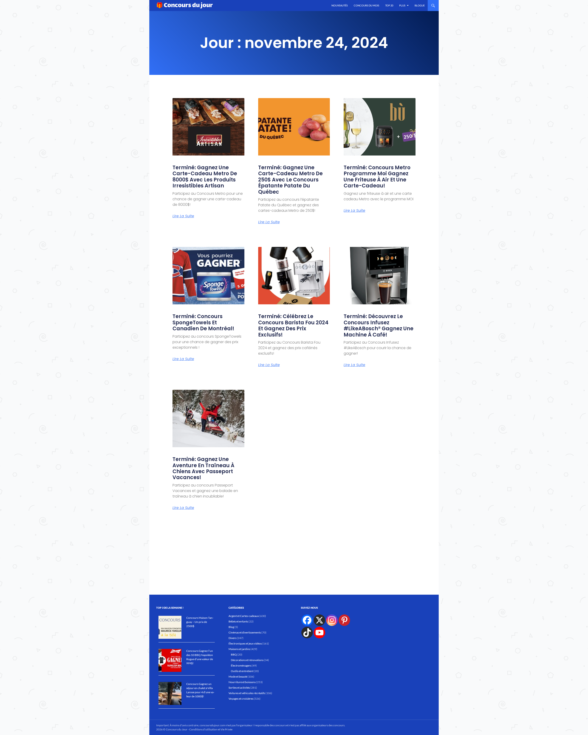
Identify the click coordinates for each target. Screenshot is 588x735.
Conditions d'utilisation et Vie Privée (210, 729)
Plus (402, 5)
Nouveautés (339, 5)
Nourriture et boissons (242, 682)
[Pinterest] (344, 620)
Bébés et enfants (238, 621)
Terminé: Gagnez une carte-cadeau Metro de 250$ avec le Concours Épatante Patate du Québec (290, 179)
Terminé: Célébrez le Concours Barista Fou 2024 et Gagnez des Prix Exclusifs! (293, 325)
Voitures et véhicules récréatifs (247, 693)
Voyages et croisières (241, 698)
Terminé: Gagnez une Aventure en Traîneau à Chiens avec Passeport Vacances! (203, 468)
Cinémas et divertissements (245, 632)
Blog (231, 627)
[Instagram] (332, 620)
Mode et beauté (238, 676)
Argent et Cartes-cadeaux (244, 616)
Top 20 (389, 5)
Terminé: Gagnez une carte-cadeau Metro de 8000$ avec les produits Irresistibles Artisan (204, 176)
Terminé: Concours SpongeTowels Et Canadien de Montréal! (203, 322)
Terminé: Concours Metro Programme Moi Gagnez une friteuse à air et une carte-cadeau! (377, 176)
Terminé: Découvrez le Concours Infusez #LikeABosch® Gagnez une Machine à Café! (378, 325)
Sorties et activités (239, 687)
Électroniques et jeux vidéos (245, 643)
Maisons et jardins (239, 649)
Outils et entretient (242, 671)
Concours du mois (366, 5)
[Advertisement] (294, 555)
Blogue (420, 5)
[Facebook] (307, 620)
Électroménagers (241, 665)
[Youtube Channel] (319, 632)
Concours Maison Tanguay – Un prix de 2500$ (199, 622)
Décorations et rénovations (247, 660)
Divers (232, 638)
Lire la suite (183, 216)
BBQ (234, 654)
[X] (319, 620)
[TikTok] (307, 632)
